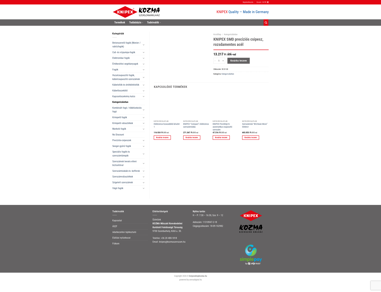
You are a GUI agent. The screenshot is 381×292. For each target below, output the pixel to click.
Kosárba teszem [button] (162, 137)
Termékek (119, 22)
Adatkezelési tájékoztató (124, 232)
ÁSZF (114, 226)
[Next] (268, 118)
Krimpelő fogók (119, 117)
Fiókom (115, 243)
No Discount (118, 134)
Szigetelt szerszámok (122, 182)
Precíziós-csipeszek (121, 140)
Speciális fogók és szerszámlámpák (121, 153)
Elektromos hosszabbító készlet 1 (167, 125)
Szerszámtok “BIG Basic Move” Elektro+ (255, 125)
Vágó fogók (117, 188)
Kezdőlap (217, 34)
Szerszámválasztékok (122, 176)
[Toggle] (143, 44)
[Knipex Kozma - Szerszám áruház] (136, 12)
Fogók (115, 69)
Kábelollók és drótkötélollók (125, 84)
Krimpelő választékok (122, 123)
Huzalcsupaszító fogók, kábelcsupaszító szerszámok (126, 77)
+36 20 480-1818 (169, 238)
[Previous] (154, 118)
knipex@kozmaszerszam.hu (172, 241)
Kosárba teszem (238, 60)
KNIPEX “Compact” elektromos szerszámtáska (196, 125)
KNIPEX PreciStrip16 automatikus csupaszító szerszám (222, 127)
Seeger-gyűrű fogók (121, 146)
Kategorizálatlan (120, 102)
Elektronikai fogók (121, 58)
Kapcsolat (117, 220)
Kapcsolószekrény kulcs (123, 96)
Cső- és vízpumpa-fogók (123, 52)
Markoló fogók (119, 128)
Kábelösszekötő (120, 90)
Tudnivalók (153, 22)
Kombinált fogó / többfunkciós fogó (127, 109)
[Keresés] (266, 22)
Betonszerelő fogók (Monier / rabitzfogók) (126, 44)
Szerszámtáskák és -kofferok (126, 171)
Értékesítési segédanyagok (125, 63)
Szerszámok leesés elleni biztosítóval (124, 163)
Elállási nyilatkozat (121, 237)
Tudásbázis (135, 22)
